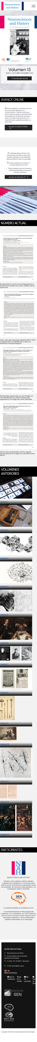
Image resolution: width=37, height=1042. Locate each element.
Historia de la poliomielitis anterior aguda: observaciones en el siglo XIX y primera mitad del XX (17, 453)
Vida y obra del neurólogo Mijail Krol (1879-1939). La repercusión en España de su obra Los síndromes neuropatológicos (18, 341)
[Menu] (33, 6)
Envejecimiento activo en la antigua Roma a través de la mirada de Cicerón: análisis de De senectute (17, 285)
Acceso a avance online (18, 127)
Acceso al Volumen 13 (17, 177)
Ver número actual (20, 78)
